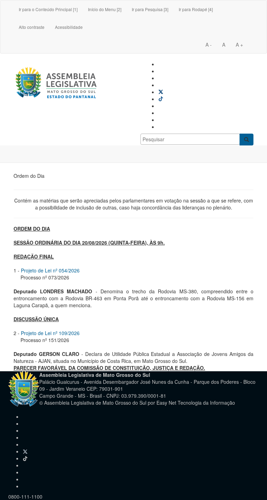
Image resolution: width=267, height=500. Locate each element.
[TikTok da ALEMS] (161, 98)
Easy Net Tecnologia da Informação (195, 402)
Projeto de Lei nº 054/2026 (50, 270)
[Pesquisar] (246, 139)
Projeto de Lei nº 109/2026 (50, 333)
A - (208, 44)
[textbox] (190, 139)
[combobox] (190, 139)
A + (239, 44)
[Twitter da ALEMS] (161, 91)
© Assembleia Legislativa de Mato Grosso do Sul (92, 402)
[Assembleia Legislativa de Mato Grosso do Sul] (56, 69)
